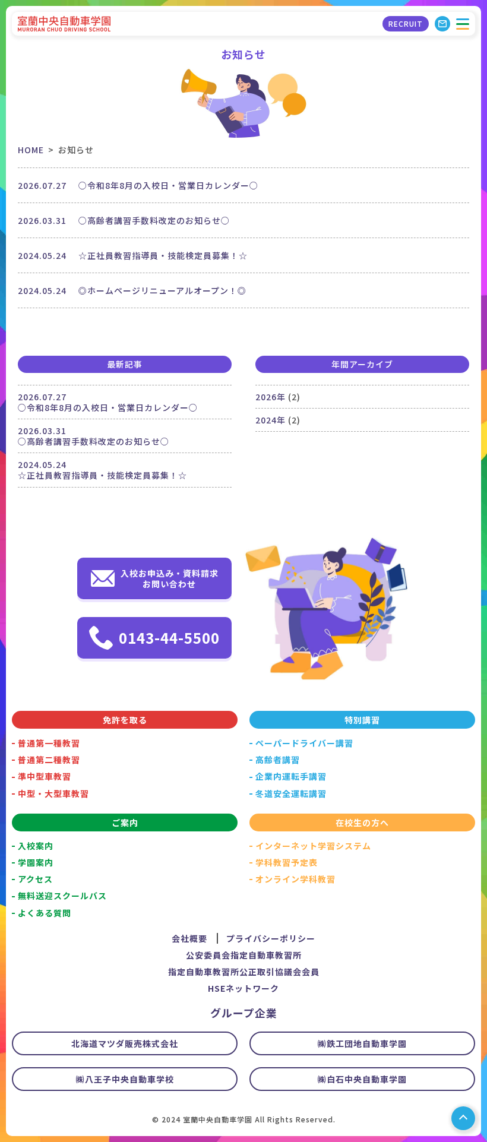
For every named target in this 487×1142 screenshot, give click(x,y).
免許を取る (125, 720)
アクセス (35, 879)
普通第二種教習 (49, 759)
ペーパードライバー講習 (304, 743)
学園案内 (35, 862)
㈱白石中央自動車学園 (362, 1079)
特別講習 (362, 720)
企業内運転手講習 (291, 776)
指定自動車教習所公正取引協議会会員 (244, 971)
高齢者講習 (277, 759)
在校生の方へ (362, 822)
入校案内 (35, 846)
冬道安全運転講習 (291, 793)
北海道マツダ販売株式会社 (124, 1043)
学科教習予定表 (286, 862)
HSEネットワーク (243, 988)
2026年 (270, 397)
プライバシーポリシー (270, 938)
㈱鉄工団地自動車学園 (362, 1043)
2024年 (270, 420)
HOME (31, 150)
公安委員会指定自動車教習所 (244, 955)
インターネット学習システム (313, 846)
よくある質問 (44, 913)
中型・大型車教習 (53, 793)
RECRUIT (405, 23)
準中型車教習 (44, 776)
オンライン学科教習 (295, 879)
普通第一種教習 (49, 743)
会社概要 (189, 938)
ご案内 (125, 822)
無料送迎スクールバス (62, 895)
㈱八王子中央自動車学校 (125, 1079)
